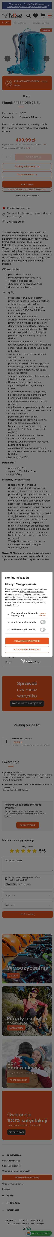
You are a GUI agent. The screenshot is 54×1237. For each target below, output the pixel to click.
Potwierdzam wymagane (27, 649)
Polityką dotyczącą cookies (32, 592)
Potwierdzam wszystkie (27, 641)
